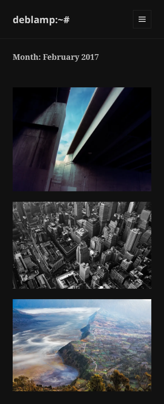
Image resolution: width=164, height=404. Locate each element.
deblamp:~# (41, 19)
